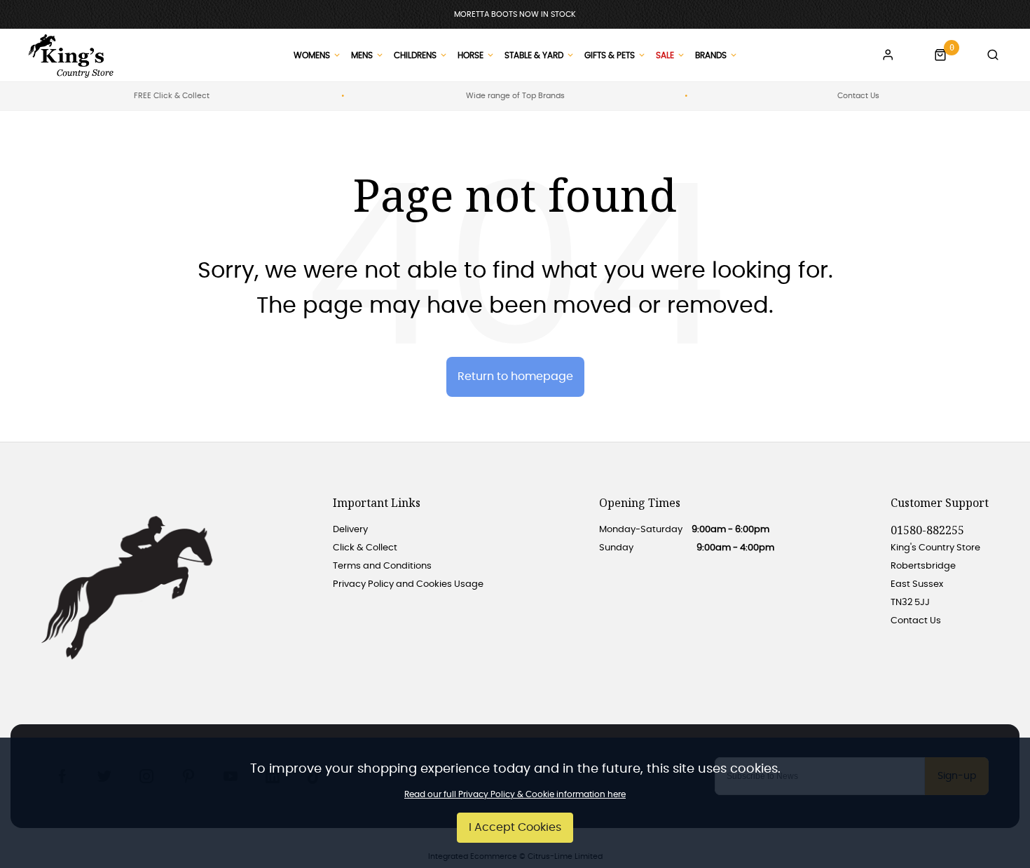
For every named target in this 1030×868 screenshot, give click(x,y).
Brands (711, 55)
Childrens (415, 55)
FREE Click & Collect (172, 96)
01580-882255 (927, 530)
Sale (665, 55)
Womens (312, 55)
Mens (362, 55)
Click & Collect (365, 547)
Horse (470, 55)
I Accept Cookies (515, 827)
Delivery (350, 529)
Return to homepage (515, 376)
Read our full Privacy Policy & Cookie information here (515, 794)
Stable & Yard (533, 55)
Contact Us (858, 96)
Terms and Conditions (382, 566)
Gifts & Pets (609, 55)
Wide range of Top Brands (515, 96)
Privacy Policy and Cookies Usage (408, 584)
